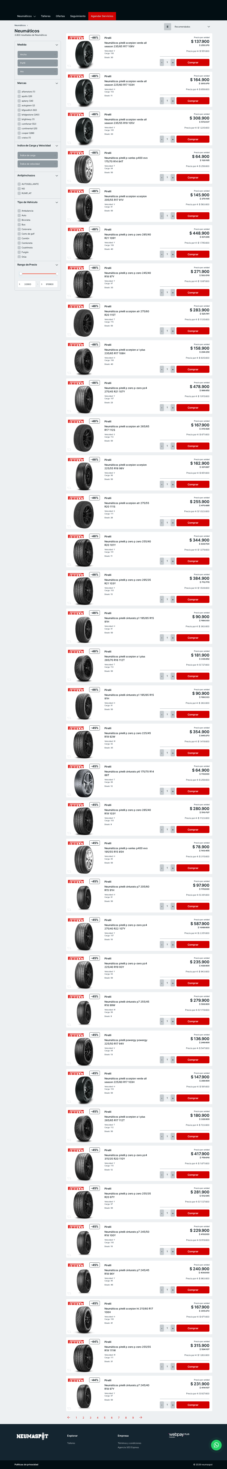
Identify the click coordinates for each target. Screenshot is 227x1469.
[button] (38, 44)
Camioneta (27, 243)
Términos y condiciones (129, 1443)
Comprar (193, 62)
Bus (23, 224)
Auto (24, 215)
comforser (29, 123)
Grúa (24, 256)
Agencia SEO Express (128, 1447)
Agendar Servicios (102, 16)
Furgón (25, 252)
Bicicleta (26, 220)
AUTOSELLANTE (30, 184)
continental (29, 128)
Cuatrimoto (27, 247)
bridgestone (30, 114)
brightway (28, 119)
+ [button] (173, 62)
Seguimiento (78, 16)
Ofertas (60, 16)
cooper (28, 133)
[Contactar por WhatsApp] (216, 1445)
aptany (27, 100)
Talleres (46, 16)
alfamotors (28, 91)
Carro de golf (28, 233)
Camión (25, 238)
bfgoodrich (29, 110)
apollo (27, 96)
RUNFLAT (27, 193)
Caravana (26, 229)
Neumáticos (24, 16)
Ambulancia (27, 210)
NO (23, 188)
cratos (26, 137)
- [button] (161, 62)
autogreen (28, 105)
